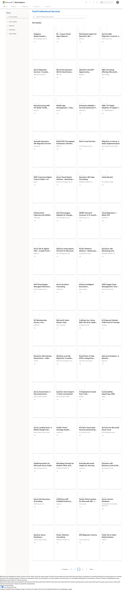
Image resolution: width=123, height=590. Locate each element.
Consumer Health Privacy (7, 589)
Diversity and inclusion (12, 584)
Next (91, 569)
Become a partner (116, 576)
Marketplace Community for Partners (90, 578)
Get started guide (43, 576)
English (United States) (6, 585)
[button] (34, 17)
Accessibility (23, 584)
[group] (35, 41)
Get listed (3, 578)
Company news (103, 582)
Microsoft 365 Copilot (68, 582)
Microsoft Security (13, 582)
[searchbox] (19, 16)
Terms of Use (42, 589)
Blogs (18, 576)
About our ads (58, 589)
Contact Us (23, 589)
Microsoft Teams (56, 582)
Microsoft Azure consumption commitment (86, 576)
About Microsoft (94, 582)
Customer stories (25, 576)
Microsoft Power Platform (43, 582)
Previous (65, 569)
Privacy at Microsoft (114, 582)
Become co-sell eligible (71, 578)
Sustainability (31, 584)
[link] (42, 42)
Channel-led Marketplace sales (110, 578)
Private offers (68, 576)
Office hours (34, 576)
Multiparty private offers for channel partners (13, 580)
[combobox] (60, 16)
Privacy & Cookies (32, 589)
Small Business (79, 582)
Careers (86, 582)
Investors (2, 584)
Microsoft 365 (31, 582)
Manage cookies (67, 589)
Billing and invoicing (105, 576)
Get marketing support (12, 578)
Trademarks (49, 589)
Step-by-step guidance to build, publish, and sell (49, 578)
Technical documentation (56, 576)
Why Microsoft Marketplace (8, 576)
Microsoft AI (3, 582)
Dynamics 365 (23, 582)
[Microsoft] (8, 2)
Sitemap (17, 589)
